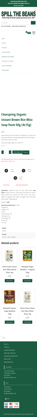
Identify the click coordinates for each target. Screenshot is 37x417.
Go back (26, 152)
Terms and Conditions (10, 353)
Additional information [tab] (22, 185)
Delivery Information (9, 350)
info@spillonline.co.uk (10, 377)
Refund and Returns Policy (11, 356)
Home (3, 38)
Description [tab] (6, 185)
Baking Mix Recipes (8, 362)
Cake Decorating (6, 52)
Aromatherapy (5, 70)
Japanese (3, 161)
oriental (10, 161)
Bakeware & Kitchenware (8, 57)
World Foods (24, 159)
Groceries (4, 48)
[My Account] (23, 33)
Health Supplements (7, 66)
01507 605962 (7, 391)
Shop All (4, 43)
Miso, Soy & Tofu (14, 159)
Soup (20, 159)
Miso (7, 161)
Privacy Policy (7, 359)
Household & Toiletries (8, 61)
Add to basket (17, 152)
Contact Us (7, 347)
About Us (6, 344)
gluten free (32, 159)
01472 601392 (7, 375)
